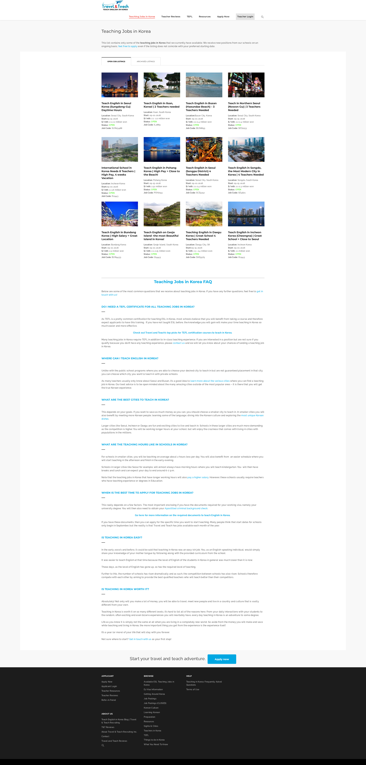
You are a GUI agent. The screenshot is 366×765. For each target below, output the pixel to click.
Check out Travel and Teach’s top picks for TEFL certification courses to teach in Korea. (183, 332)
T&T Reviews (108, 727)
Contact (105, 736)
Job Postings (150, 698)
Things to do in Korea (154, 740)
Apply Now (223, 16)
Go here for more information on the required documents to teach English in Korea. (183, 515)
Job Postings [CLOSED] (155, 703)
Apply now (222, 659)
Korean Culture (151, 708)
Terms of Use (192, 689)
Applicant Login (109, 686)
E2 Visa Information (153, 689)
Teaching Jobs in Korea (142, 16)
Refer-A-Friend (109, 700)
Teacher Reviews (170, 16)
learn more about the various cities (210, 381)
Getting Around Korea (154, 694)
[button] (262, 17)
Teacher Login (245, 16)
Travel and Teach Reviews (114, 741)
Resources (205, 16)
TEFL (189, 16)
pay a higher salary (197, 477)
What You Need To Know (156, 744)
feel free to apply (127, 46)
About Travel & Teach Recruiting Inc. (119, 732)
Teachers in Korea (152, 731)
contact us (179, 343)
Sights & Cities (151, 726)
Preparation (149, 717)
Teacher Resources (111, 691)
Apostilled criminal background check (186, 508)
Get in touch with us (140, 639)
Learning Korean (152, 712)
